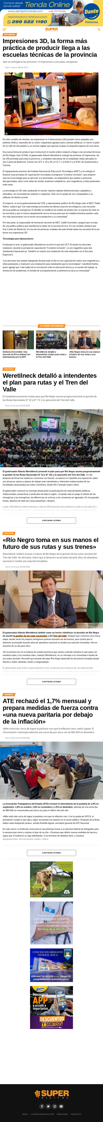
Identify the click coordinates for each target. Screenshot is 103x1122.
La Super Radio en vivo (42, 1114)
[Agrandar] (96, 521)
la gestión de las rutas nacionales (30, 636)
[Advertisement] (51, 301)
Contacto (76, 1114)
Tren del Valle (60, 636)
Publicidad (62, 1114)
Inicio (25, 1114)
